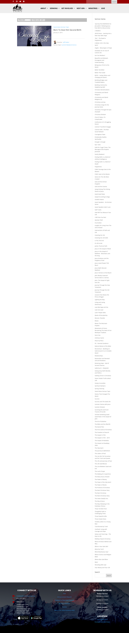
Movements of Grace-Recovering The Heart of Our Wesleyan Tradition (103, 330)
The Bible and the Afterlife (102, 424)
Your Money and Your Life (102, 567)
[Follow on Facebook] (13, 1)
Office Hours (20, 602)
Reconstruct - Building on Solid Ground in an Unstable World (103, 351)
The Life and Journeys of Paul (103, 461)
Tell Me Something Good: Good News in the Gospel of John (103, 417)
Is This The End (99, 240)
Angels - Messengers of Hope (103, 48)
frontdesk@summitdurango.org (26, 596)
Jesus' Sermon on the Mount (103, 273)
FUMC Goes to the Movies (102, 174)
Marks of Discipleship (101, 315)
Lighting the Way (100, 299)
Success (97, 399)
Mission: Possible (100, 318)
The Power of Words (101, 485)
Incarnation (98, 223)
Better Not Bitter (99, 70)
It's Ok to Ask (98, 243)
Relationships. (99, 356)
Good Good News (100, 194)
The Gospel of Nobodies (102, 440)
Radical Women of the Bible (103, 346)
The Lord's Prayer (100, 471)
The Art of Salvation (100, 421)
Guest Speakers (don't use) (102, 207)
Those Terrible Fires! (101, 509)
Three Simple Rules (100, 519)
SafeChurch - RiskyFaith (102, 368)
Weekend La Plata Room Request (64, 600)
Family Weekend (99, 154)
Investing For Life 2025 (101, 238)
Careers (64, 607)
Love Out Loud (99, 310)
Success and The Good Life (102, 401)
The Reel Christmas (100, 493)
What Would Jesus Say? (101, 552)
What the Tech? (99, 549)
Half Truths (98, 210)
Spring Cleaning (99, 388)
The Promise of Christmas (102, 487)
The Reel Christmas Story (102, 496)
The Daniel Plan (99, 427)
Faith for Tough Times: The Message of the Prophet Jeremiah (102, 149)
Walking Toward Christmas (102, 539)
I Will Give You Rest (100, 217)
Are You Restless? (100, 55)
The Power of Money (101, 479)
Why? (96, 562)
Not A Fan (97, 335)
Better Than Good (100, 72)
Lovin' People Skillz (100, 312)
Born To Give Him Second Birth (67, 30)
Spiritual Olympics (100, 386)
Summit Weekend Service (69, 45)
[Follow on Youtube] (20, 1)
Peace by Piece (99, 340)
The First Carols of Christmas (103, 429)
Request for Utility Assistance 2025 (64, 610)
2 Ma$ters (98, 31)
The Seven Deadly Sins (101, 498)
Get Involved (67, 8)
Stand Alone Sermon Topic (61, 27)
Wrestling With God (100, 565)
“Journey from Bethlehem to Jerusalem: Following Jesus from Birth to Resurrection (103, 26)
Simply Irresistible (100, 383)
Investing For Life (100, 235)
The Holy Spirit (99, 448)
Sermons (54, 8)
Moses (97, 321)
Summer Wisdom (100, 407)
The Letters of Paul (100, 453)
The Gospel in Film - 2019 (102, 438)
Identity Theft (99, 220)
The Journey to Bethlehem (102, 451)
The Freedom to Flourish (102, 432)
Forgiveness (98, 166)
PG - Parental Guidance (101, 343)
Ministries (92, 8)
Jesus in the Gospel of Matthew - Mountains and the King (102, 253)
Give (103, 8)
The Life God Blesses (101, 464)
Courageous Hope (100, 134)
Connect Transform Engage (103, 127)
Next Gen (81, 8)
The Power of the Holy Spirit (103, 482)
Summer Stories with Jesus (102, 404)
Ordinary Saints (99, 338)
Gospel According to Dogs (102, 197)
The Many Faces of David (102, 477)
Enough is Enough (100, 142)
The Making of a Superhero (103, 474)
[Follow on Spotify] (23, 1)
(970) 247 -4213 (21, 598)
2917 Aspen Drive (102, 619)
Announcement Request (64, 597)
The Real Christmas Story (102, 490)
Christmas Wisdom (100, 114)
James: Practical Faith (101, 246)
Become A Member (64, 603)
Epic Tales (98, 144)
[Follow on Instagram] (16, 1)
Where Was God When (101, 559)
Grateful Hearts (99, 199)
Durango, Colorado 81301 (102, 622)
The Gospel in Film (100, 435)
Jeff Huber (66, 42)
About (43, 8)
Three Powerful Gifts (101, 516)
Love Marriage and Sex (101, 307)
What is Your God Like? (101, 546)
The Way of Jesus (100, 501)
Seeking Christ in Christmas (103, 375)
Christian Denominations (102, 90)
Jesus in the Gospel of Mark (103, 249)
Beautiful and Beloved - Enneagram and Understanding (102, 60)
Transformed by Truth (101, 526)
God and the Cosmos (101, 186)
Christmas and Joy (100, 102)
